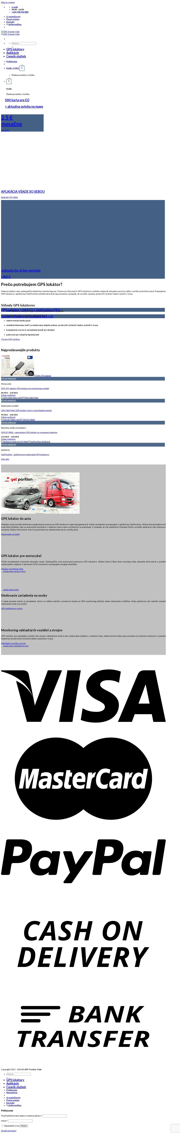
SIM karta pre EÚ (17, 100)
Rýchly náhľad (8, 379)
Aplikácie (12, 52)
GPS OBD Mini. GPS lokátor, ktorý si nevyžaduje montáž (26, 410)
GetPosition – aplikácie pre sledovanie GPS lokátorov (25, 454)
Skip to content (8, 2)
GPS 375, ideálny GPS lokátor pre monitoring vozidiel (25, 388)
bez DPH (5, 130)
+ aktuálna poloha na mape (24, 106)
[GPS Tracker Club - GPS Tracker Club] (10, 32)
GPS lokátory (15, 49)
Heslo (4, 1120)
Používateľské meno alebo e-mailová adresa (21, 1115)
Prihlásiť (24, 1126)
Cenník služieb (16, 56)
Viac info (5, 459)
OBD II (6, 277)
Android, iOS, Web (9, 197)
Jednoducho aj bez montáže (21, 270)
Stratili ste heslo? (8, 1130)
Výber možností (8, 395)
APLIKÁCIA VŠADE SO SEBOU (23, 191)
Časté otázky (13, 19)
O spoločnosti (13, 16)
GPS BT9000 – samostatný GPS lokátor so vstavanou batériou (29, 432)
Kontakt (10, 22)
